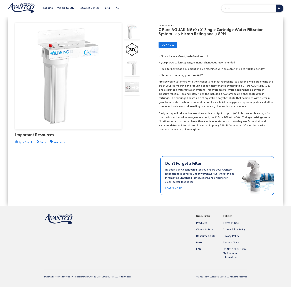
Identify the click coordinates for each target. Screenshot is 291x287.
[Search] (279, 8)
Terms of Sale (231, 242)
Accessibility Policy (234, 229)
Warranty (59, 141)
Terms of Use (231, 222)
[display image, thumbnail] (132, 49)
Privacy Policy (231, 235)
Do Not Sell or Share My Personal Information (235, 252)
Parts (107, 8)
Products (47, 8)
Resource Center (89, 8)
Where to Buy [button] (65, 8)
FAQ (116, 8)
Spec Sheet (25, 141)
